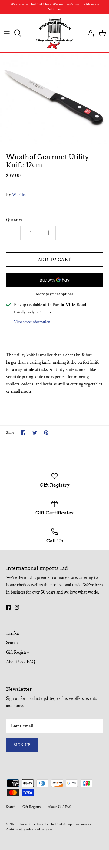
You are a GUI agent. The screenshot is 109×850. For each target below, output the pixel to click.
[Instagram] (17, 607)
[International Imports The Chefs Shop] (55, 33)
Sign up (22, 745)
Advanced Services (39, 829)
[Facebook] (8, 607)
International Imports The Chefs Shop (44, 824)
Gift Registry (17, 652)
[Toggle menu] (6, 33)
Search (12, 643)
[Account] (89, 33)
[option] (54, 98)
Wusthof (20, 194)
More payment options (54, 294)
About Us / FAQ (20, 662)
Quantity (14, 220)
